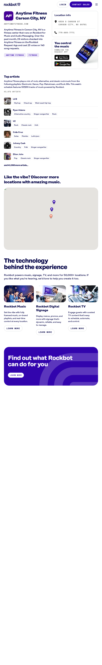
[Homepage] (12, 4)
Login (62, 4)
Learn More (13, 328)
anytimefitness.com (16, 23)
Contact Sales (81, 4)
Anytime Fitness (15, 55)
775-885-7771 (66, 32)
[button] (51, 216)
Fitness (33, 55)
